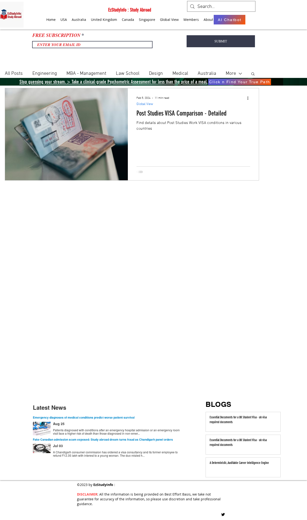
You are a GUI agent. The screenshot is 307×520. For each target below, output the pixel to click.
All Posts (14, 73)
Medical (180, 73)
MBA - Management (86, 73)
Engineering (44, 73)
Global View (144, 104)
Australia (207, 73)
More (231, 73)
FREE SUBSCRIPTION (56, 35)
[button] (253, 74)
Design (156, 73)
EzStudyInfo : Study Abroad (129, 10)
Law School (127, 73)
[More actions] (249, 98)
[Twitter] (223, 514)
